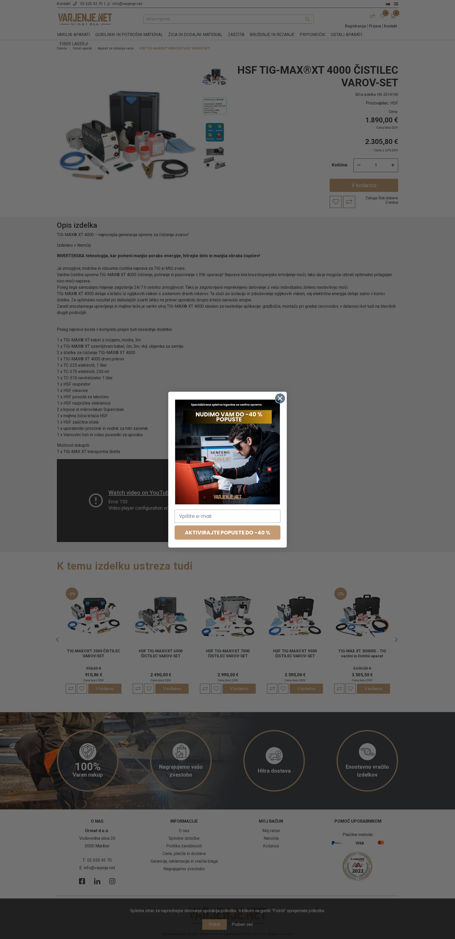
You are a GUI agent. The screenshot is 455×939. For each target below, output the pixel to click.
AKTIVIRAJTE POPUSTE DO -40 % (227, 532)
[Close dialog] (280, 398)
